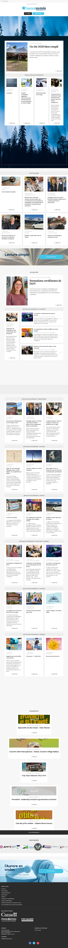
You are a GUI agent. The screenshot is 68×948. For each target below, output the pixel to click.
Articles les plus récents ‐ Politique (34, 588)
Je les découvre (51, 256)
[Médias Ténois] (46, 847)
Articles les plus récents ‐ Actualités (34, 309)
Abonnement (38, 13)
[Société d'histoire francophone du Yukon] (38, 847)
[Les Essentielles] (21, 846)
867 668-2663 (38, 930)
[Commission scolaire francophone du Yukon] (13, 847)
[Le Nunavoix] (55, 847)
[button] (28, 13)
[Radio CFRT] (63, 847)
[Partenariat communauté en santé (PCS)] (29, 847)
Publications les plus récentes (34, 75)
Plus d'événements (34, 832)
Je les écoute (51, 871)
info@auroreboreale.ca (6, 938)
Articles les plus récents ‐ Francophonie (34, 399)
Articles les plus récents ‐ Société (34, 495)
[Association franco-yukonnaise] (4, 846)
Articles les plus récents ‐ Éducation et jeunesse (34, 541)
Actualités (34, 272)
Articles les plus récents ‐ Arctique (34, 446)
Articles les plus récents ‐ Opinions (34, 634)
